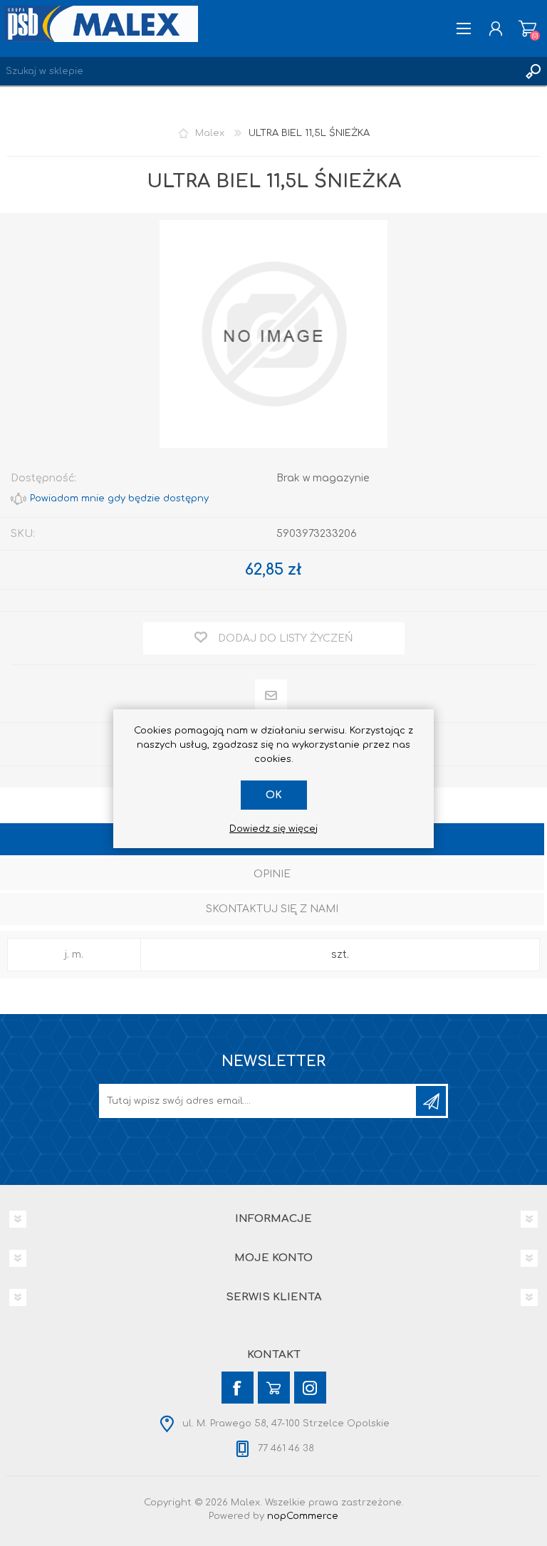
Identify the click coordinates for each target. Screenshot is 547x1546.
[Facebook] (238, 1388)
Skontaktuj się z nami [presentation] (272, 909)
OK (274, 795)
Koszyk (527, 28)
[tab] (272, 875)
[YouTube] (274, 1388)
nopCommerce (302, 1516)
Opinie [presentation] (272, 874)
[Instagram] (310, 1388)
